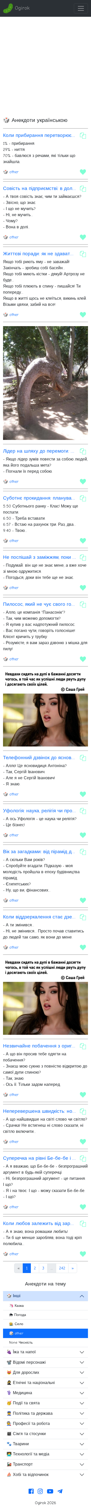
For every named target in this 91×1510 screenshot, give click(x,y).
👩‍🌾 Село (16, 1324)
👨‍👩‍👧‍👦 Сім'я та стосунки (26, 1434)
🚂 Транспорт (20, 1464)
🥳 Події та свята (23, 1403)
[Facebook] (31, 1491)
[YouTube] (50, 1491)
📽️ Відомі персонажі (26, 1362)
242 (62, 1268)
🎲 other (10, 172)
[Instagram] (40, 1491)
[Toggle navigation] (81, 8)
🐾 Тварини (18, 1444)
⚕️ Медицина (19, 1393)
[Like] (83, 172)
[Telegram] (59, 1491)
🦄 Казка (16, 1306)
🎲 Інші (13, 1296)
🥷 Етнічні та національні (31, 1382)
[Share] (83, 136)
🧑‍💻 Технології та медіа (28, 1454)
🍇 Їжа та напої (21, 1352)
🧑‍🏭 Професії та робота (28, 1423)
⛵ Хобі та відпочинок (28, 1474)
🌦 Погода (17, 1315)
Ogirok (21, 8)
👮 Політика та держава (30, 1413)
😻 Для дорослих (23, 1372)
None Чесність (21, 1342)
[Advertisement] (45, 65)
